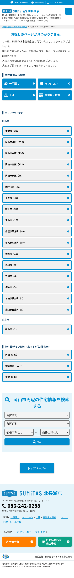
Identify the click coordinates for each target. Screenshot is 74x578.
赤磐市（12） (12, 253)
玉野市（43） (12, 197)
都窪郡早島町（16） (15, 231)
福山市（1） (11, 329)
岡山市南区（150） (15, 164)
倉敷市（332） (13, 130)
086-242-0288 (24, 505)
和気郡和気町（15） (15, 242)
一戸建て (14, 517)
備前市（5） (11, 287)
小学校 (17, 522)
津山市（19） (12, 220)
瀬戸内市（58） (13, 186)
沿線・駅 (7, 522)
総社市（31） (12, 209)
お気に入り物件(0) (22, 2)
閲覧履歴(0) (39, 2)
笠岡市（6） (11, 276)
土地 (38, 517)
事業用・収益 (49, 517)
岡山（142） (11, 354)
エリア (64, 517)
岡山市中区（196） (15, 153)
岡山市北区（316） (15, 142)
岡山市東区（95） (14, 175)
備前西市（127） (14, 365)
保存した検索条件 (57, 2)
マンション (27, 517)
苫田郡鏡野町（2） (15, 298)
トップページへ (37, 468)
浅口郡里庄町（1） (15, 309)
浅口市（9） (11, 264)
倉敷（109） (11, 377)
